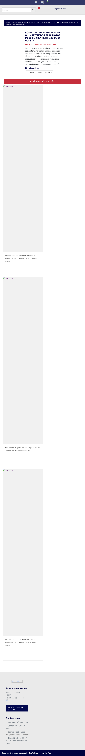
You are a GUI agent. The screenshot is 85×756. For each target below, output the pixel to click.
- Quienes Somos (13, 692)
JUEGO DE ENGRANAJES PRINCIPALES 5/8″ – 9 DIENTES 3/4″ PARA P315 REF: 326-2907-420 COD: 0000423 (21, 642)
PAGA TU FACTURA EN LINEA (15, 708)
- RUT (8, 695)
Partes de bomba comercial (19, 22)
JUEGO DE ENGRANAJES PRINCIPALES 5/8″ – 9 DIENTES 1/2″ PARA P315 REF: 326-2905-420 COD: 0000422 (21, 258)
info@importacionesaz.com (17, 734)
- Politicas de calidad (15, 698)
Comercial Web (45, 753)
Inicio (8, 22)
